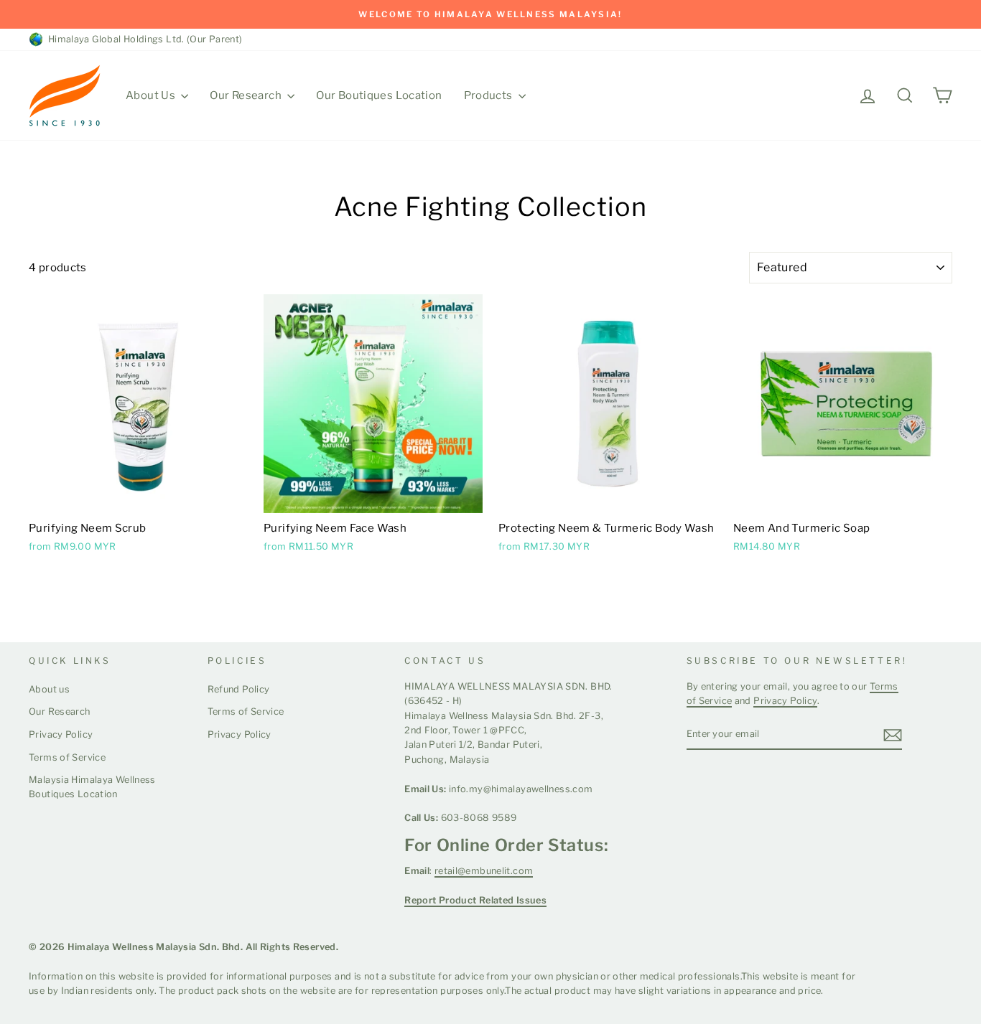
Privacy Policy (61, 734)
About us (49, 689)
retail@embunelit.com (484, 870)
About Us (151, 95)
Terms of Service (67, 757)
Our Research (247, 95)
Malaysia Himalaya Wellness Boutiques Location (92, 786)
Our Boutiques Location (379, 95)
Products (489, 95)
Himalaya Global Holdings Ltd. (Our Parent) (143, 39)
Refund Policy (239, 689)
